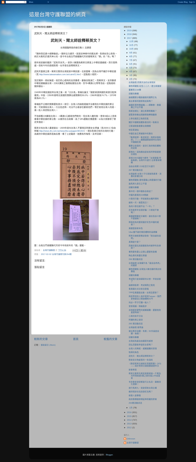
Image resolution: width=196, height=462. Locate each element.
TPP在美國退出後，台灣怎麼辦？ (144, 293)
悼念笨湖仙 (134, 130)
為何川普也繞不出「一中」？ (142, 206)
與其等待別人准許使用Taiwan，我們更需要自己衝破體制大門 (145, 297)
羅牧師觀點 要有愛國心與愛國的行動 (145, 180)
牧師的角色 (134, 352)
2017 (129, 38)
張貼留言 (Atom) (48, 345)
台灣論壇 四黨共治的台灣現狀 (142, 82)
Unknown (131, 439)
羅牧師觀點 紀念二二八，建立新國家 (145, 86)
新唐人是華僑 (135, 395)
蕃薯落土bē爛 (135, 90)
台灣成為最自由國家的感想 (141, 341)
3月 (131, 75)
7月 (131, 60)
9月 (131, 53)
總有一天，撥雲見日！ (139, 203)
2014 (129, 420)
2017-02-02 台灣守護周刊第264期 (56, 254)
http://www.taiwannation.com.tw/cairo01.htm (59, 74)
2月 (131, 79)
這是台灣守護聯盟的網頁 (57, 14)
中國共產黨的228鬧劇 (138, 195)
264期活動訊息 (135, 403)
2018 (129, 34)
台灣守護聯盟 (133, 443)
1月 (131, 408)
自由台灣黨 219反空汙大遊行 (142, 166)
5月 (131, 68)
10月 (131, 49)
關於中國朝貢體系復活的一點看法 (144, 122)
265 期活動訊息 (136, 324)
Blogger (109, 455)
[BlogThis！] (76, 250)
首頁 (75, 339)
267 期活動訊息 (136, 170)
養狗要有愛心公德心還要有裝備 (143, 252)
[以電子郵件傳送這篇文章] (73, 250)
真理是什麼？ (135, 242)
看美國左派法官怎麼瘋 (139, 289)
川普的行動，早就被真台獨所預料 (144, 199)
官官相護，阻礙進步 (138, 306)
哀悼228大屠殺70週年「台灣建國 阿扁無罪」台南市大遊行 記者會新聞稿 (145, 160)
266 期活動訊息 (136, 259)
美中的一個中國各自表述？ (141, 191)
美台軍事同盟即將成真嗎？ (141, 101)
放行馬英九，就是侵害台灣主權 (143, 388)
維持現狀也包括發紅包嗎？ (141, 392)
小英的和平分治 (136, 316)
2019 (129, 30)
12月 (131, 41)
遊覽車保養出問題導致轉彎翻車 (143, 115)
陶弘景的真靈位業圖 (138, 255)
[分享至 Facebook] (82, 250)
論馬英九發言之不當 (138, 184)
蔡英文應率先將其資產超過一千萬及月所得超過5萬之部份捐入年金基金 (145, 375)
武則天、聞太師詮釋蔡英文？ (142, 356)
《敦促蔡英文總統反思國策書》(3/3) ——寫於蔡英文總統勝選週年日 (145, 365)
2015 (129, 416)
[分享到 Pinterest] (84, 250)
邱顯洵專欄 (134, 94)
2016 (129, 412)
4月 (131, 71)
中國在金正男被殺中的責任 (141, 134)
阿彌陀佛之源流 (136, 320)
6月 (131, 64)
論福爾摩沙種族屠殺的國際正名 (143, 97)
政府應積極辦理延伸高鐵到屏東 (143, 399)
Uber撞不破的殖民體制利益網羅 (143, 232)
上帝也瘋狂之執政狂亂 (139, 119)
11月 (131, 45)
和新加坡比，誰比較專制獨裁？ (143, 111)
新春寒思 (133, 370)
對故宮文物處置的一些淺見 (141, 360)
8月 (131, 56)
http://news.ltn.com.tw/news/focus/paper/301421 (61, 131)
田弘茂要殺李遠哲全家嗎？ (141, 345)
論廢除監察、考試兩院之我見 (142, 285)
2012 (129, 428)
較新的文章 (41, 339)
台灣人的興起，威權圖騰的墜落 (143, 349)
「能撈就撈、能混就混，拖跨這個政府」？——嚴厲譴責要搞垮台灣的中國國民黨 (145, 139)
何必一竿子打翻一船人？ (140, 302)
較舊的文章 (110, 339)
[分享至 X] (79, 250)
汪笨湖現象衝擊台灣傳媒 (140, 126)
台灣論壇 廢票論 (136, 327)
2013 (129, 424)
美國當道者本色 (136, 228)
